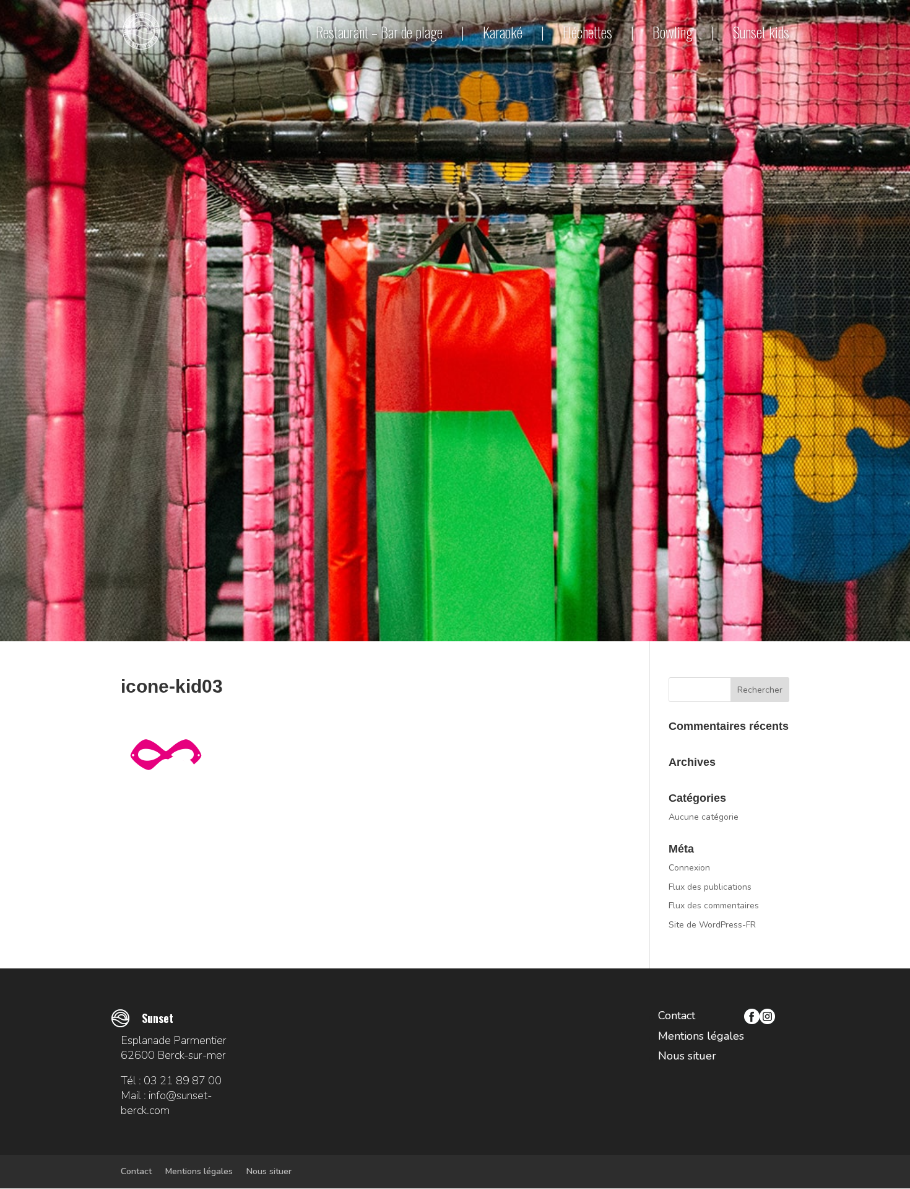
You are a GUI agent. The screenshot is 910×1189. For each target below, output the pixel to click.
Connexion (689, 868)
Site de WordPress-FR (712, 925)
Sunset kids (761, 32)
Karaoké (502, 31)
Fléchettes (587, 31)
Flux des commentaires (714, 905)
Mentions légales (701, 1036)
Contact (676, 1015)
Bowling (672, 31)
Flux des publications (710, 887)
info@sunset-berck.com (166, 1103)
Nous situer (687, 1055)
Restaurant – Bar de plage (379, 31)
